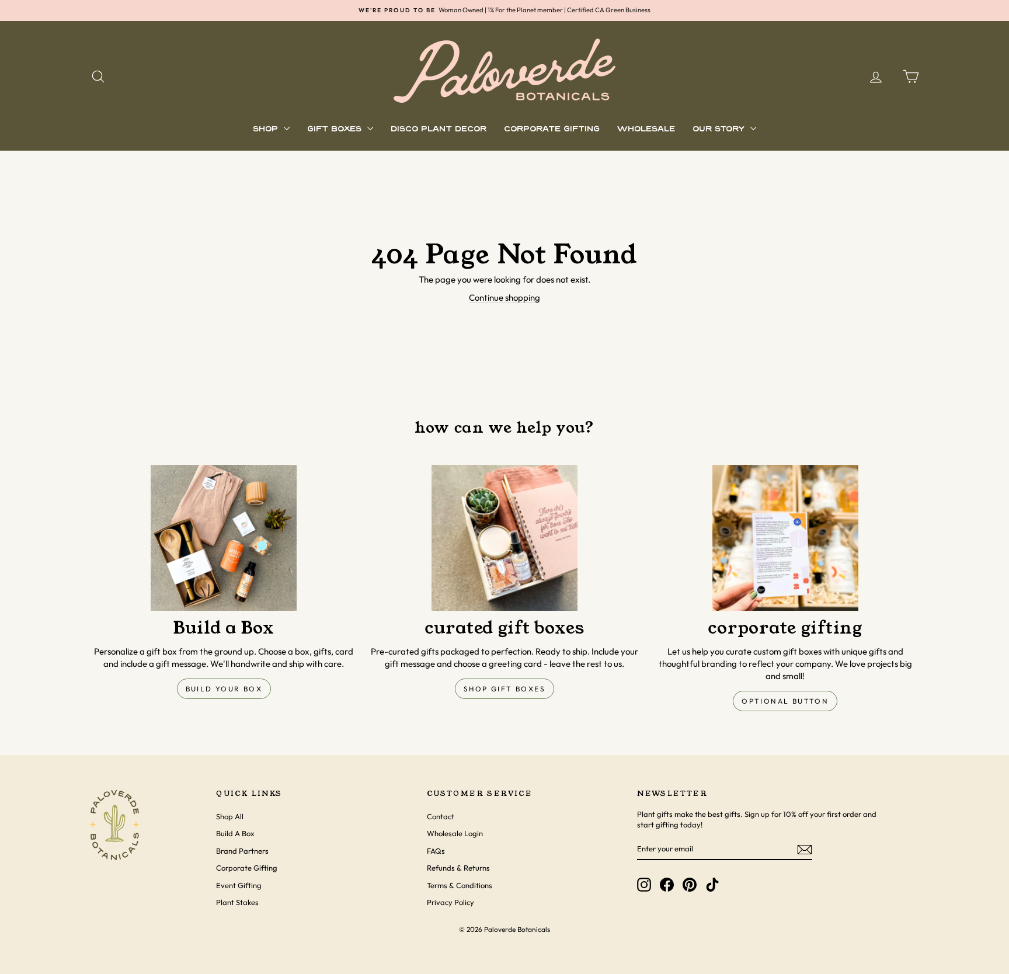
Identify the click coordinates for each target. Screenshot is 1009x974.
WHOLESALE (646, 129)
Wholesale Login (455, 833)
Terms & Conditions (459, 885)
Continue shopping (504, 297)
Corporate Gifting (246, 867)
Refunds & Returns (458, 867)
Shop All (229, 816)
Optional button (785, 701)
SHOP (267, 129)
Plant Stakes (237, 902)
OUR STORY (720, 129)
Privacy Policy (450, 902)
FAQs (436, 850)
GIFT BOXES (335, 129)
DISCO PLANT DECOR (438, 129)
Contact (440, 816)
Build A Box (235, 833)
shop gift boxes (504, 688)
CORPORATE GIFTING (552, 129)
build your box (224, 688)
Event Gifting (239, 885)
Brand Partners (242, 850)
